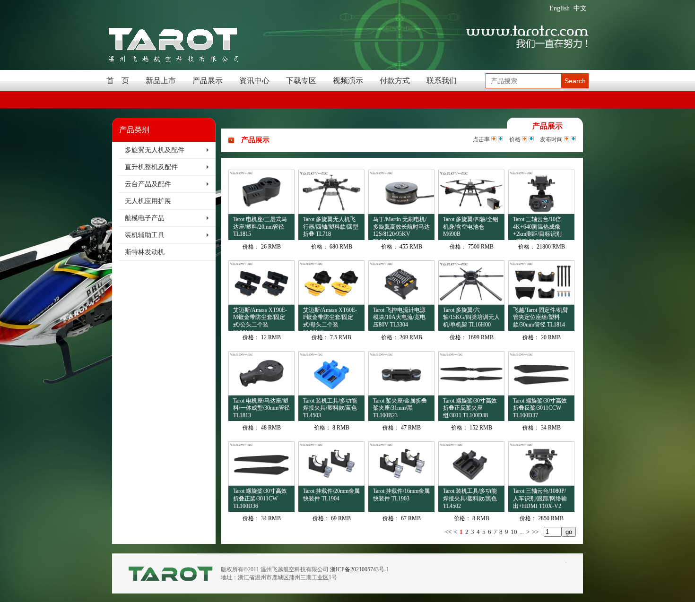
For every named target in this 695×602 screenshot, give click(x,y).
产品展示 (207, 81)
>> (535, 531)
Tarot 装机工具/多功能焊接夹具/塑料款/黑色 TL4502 (470, 498)
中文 (580, 8)
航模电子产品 (145, 218)
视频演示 (348, 81)
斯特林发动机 (145, 252)
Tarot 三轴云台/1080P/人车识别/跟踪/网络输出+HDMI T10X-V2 (540, 498)
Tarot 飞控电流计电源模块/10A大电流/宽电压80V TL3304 (399, 317)
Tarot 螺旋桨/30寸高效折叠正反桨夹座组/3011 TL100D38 (470, 408)
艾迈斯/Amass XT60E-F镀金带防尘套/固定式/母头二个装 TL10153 (330, 319)
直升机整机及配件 (151, 167)
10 (514, 531)
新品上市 (161, 81)
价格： (251, 246)
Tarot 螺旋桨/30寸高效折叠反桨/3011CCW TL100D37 (540, 408)
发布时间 (551, 139)
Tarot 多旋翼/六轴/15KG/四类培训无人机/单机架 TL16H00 (471, 317)
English (559, 8)
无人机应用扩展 (148, 201)
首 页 (117, 81)
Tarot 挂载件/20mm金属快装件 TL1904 (331, 495)
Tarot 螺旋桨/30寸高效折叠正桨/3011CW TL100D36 (260, 498)
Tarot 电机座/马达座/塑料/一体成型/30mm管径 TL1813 (261, 408)
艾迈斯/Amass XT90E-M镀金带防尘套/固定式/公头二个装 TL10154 (260, 319)
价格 (515, 139)
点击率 (481, 139)
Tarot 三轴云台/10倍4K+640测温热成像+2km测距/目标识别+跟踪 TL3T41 (537, 228)
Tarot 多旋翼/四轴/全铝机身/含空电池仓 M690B (470, 226)
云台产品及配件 (148, 184)
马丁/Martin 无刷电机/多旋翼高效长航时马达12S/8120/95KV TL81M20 (401, 228)
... (522, 531)
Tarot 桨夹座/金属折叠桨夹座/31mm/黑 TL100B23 (400, 408)
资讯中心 (254, 81)
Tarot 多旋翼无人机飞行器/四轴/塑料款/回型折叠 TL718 (330, 226)
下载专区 (301, 81)
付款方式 (395, 81)
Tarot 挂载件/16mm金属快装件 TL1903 (401, 495)
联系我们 (441, 81)
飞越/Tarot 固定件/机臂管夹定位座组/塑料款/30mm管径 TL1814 (540, 317)
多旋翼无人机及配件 (154, 150)
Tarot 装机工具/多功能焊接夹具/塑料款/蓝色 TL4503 (330, 408)
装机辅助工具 (145, 235)
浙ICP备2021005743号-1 (359, 569)
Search (575, 81)
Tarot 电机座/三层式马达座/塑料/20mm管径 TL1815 (260, 226)
